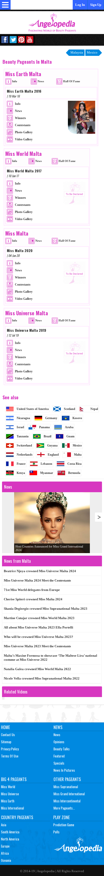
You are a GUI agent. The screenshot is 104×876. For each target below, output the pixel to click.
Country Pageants (17, 817)
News (58, 727)
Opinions (59, 741)
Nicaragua (23, 418)
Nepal (94, 409)
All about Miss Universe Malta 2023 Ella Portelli (38, 627)
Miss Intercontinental (67, 800)
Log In (80, 5)
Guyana (52, 445)
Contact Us (8, 734)
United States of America (33, 409)
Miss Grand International (69, 793)
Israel (20, 427)
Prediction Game (63, 824)
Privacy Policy (10, 748)
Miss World (8, 786)
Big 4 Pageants (14, 779)
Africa (5, 853)
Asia (3, 824)
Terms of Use (9, 755)
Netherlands (25, 454)
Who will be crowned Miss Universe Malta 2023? (38, 637)
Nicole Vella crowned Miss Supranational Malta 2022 (42, 678)
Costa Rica (74, 464)
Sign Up (95, 5)
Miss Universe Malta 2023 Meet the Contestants (37, 646)
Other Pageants (67, 779)
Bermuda (74, 473)
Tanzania (23, 436)
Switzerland (24, 445)
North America (10, 838)
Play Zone (61, 817)
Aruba (69, 427)
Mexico (77, 445)
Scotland (69, 409)
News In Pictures (64, 770)
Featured (59, 755)
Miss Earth (7, 800)
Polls (56, 831)
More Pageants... (64, 808)
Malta (78, 454)
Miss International (12, 808)
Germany (51, 418)
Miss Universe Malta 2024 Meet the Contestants (37, 580)
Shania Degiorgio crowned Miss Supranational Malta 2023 (45, 608)
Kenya (21, 473)
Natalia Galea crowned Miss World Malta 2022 (37, 669)
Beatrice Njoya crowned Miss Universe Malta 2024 (40, 571)
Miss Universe (10, 793)
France (21, 464)
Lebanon (46, 464)
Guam (70, 436)
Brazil (47, 436)
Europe (5, 846)
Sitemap (6, 741)
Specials (59, 763)
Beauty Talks (62, 748)
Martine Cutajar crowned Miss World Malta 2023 (39, 618)
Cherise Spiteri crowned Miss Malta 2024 (33, 599)
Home (5, 727)
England (53, 454)
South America (10, 831)
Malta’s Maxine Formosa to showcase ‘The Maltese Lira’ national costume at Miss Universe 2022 (50, 658)
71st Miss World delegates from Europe (32, 590)
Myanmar (46, 473)
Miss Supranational (66, 786)
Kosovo (77, 418)
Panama (44, 427)
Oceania (6, 860)
